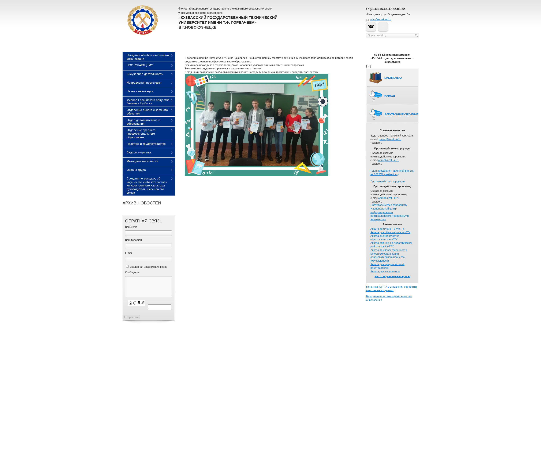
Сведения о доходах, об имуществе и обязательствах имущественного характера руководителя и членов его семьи (147, 185)
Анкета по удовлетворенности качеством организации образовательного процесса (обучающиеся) (388, 255)
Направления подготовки (144, 82)
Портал (389, 96)
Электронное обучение (401, 114)
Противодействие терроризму (388, 205)
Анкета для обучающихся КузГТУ (390, 232)
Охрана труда (136, 169)
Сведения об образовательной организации (148, 56)
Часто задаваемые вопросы (392, 276)
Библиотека (393, 77)
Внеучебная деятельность (145, 74)
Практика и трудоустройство (146, 143)
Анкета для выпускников (385, 271)
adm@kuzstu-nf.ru (380, 19)
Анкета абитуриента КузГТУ (387, 228)
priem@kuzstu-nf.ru (390, 139)
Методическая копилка (142, 161)
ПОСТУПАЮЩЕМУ (140, 65)
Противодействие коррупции (387, 181)
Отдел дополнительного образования (143, 121)
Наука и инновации (140, 91)
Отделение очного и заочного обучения (147, 111)
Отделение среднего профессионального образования (141, 133)
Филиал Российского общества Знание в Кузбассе (148, 101)
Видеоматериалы (139, 152)
